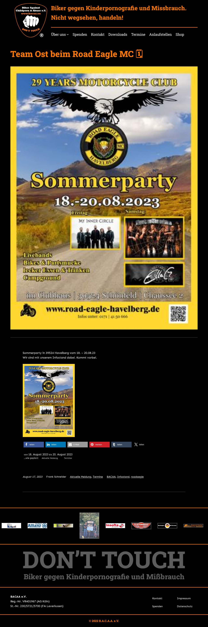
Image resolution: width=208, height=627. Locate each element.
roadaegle (137, 476)
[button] (34, 444)
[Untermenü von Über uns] (68, 34)
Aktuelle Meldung (80, 476)
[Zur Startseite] (31, 20)
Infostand (123, 476)
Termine (98, 476)
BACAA (111, 476)
